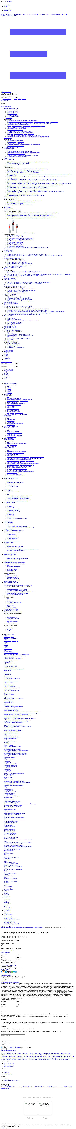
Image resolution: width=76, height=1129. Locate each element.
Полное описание (5, 952)
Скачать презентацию (6, 362)
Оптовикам (6, 356)
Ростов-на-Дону (8, 9)
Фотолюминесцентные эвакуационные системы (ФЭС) (18, 842)
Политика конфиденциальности (12, 1080)
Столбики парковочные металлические (13, 787)
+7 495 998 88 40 (7, 14)
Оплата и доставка (8, 1074)
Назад (8, 386)
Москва (5, 6)
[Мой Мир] (6, 972)
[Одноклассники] (3, 972)
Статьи (5, 359)
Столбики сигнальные (9, 759)
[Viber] (10, 972)
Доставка (6, 354)
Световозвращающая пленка (11, 735)
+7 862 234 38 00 (35, 14)
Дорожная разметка (8, 351)
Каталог (3, 381)
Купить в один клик (11, 965)
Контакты (6, 355)
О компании (7, 358)
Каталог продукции (9, 637)
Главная (3, 927)
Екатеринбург (7, 5)
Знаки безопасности (9, 705)
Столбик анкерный (38, 927)
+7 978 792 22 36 (47, 14)
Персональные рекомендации (8, 1050)
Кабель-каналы (7, 673)
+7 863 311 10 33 (21, 14)
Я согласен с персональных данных (17, 1047)
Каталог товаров (9, 927)
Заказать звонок (5, 100)
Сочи (5, 7)
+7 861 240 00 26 (5, 1085)
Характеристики (10, 982)
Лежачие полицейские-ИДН (11, 641)
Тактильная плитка (8, 799)
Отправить (3, 1049)
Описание (3, 982)
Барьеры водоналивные (10, 811)
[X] (8, 972)
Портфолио (6, 352)
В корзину (3, 965)
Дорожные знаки (8, 651)
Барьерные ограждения (9, 829)
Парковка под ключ (8, 350)
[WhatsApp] (12, 972)
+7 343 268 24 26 (60, 14)
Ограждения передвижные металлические (14, 819)
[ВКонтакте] (1, 972)
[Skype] (14, 972)
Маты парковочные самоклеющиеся (13, 869)
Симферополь (7, 10)
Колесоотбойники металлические (12, 749)
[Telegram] (16, 972)
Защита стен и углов (9, 697)
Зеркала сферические (9, 685)
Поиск (16, 97)
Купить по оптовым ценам (7, 949)
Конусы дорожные (8, 779)
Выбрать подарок (5, 969)
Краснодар (9, 1)
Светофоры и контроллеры (10, 881)
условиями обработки (14, 1047)
